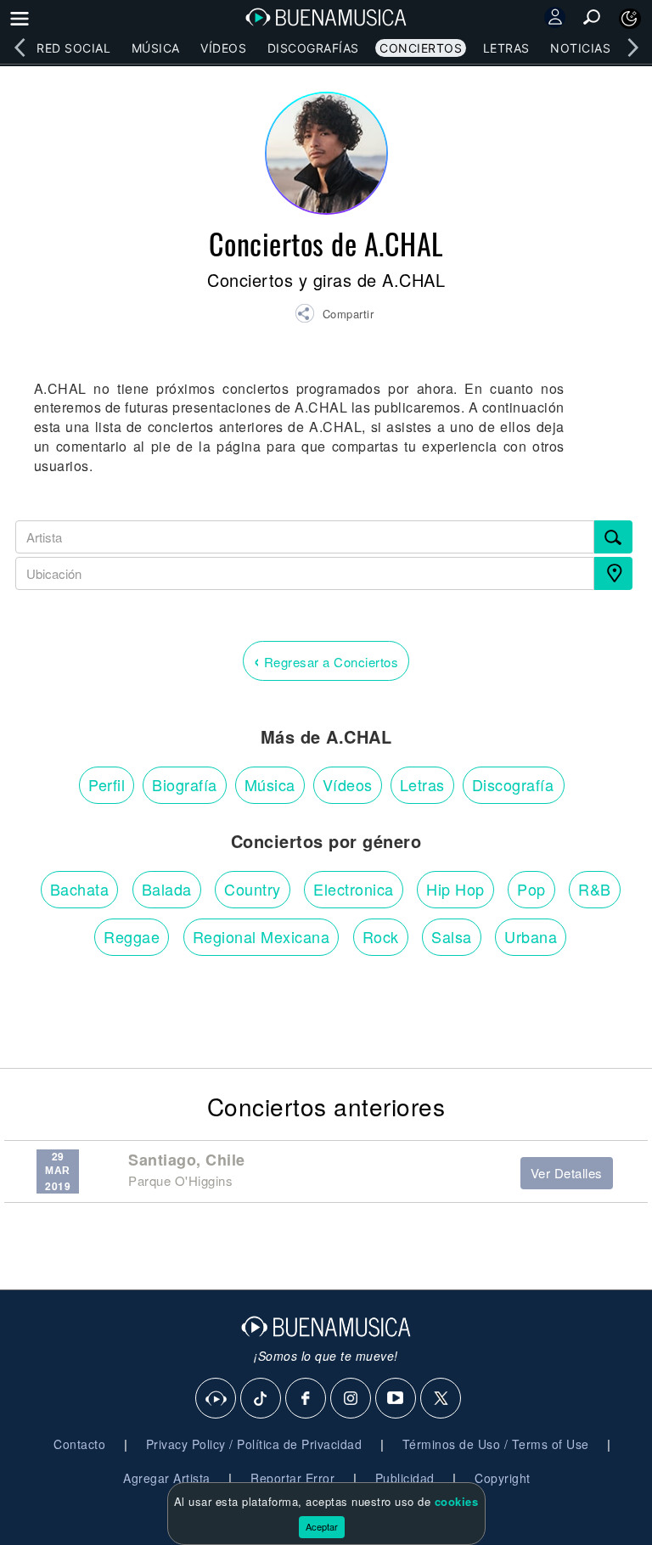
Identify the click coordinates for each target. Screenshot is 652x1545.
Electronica (353, 889)
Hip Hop (455, 889)
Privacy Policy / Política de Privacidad (254, 1443)
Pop (531, 889)
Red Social (73, 48)
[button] (334, 316)
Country (252, 889)
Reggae (132, 936)
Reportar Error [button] (292, 1477)
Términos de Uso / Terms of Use (495, 1443)
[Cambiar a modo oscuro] (630, 18)
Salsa (451, 936)
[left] (19, 47)
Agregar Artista (167, 1477)
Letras (506, 48)
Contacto (79, 1443)
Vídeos (223, 48)
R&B (594, 889)
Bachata (80, 889)
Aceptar (322, 1526)
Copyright (503, 1477)
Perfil (106, 784)
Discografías (313, 48)
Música (156, 48)
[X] (441, 1399)
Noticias (580, 48)
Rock (381, 936)
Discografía (513, 784)
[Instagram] (351, 1399)
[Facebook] (306, 1399)
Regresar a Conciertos (326, 660)
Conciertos (420, 48)
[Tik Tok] (261, 1399)
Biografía (184, 784)
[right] (632, 47)
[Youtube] (396, 1399)
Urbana (530, 936)
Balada (167, 889)
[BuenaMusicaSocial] (216, 1399)
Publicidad (405, 1477)
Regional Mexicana (261, 936)
